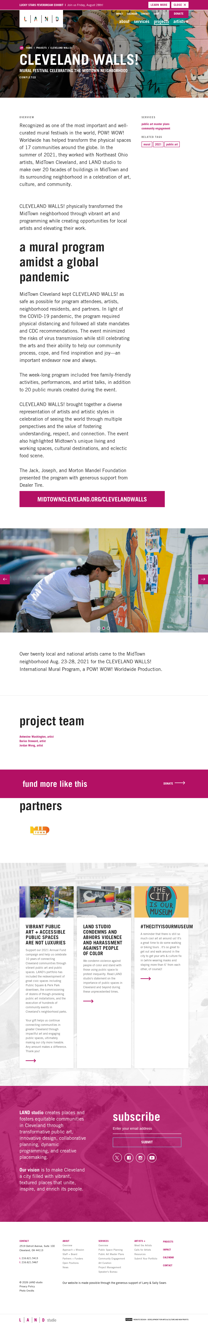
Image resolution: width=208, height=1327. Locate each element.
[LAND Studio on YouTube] (151, 1157)
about (124, 21)
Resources (140, 1254)
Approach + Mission (73, 1249)
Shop (156, 13)
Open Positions (71, 1263)
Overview (67, 1245)
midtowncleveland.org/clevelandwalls (92, 499)
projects (161, 21)
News (65, 1267)
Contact (145, 13)
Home (29, 47)
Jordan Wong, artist (31, 745)
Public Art (172, 144)
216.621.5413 (30, 1258)
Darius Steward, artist (33, 741)
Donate (178, 13)
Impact (119, 13)
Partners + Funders (73, 1258)
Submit (147, 1142)
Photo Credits (27, 1290)
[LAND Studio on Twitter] (117, 1157)
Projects (41, 47)
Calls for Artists (142, 1249)
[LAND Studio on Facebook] (128, 1157)
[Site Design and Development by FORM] (156, 1320)
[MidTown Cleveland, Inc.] (39, 831)
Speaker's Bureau (107, 1271)
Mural (146, 144)
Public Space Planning (110, 1249)
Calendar (132, 13)
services (141, 21)
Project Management (109, 1267)
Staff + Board (70, 1254)
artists (180, 21)
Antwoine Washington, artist (37, 736)
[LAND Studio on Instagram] (140, 1157)
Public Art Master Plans (155, 124)
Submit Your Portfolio (145, 1258)
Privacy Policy (27, 1286)
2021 (158, 144)
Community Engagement (156, 128)
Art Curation (104, 1263)
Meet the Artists (143, 1245)
